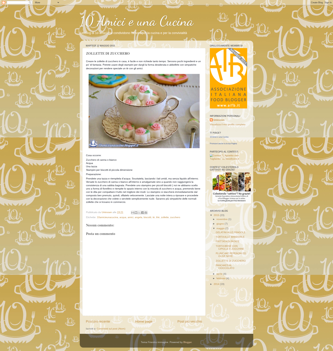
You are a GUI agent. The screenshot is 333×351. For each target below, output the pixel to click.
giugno (220, 223)
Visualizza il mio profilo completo (227, 124)
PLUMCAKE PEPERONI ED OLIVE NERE (231, 254)
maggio (220, 228)
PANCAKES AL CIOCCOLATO (225, 266)
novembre (222, 219)
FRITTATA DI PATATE (227, 241)
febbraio (221, 278)
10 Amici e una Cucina (137, 20)
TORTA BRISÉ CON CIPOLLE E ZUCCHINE (230, 247)
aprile (219, 274)
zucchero (175, 217)
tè (154, 217)
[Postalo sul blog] (136, 212)
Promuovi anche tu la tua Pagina (223, 143)
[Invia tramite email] (132, 212)
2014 (217, 284)
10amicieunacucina (107, 217)
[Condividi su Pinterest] (146, 212)
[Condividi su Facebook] (142, 212)
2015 (217, 215)
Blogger (187, 342)
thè (158, 217)
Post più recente (98, 321)
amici (130, 217)
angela (138, 217)
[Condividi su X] (139, 212)
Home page (144, 321)
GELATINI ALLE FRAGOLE (230, 232)
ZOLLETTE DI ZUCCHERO (231, 261)
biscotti (147, 217)
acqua (122, 217)
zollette (165, 217)
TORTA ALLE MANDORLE (230, 237)
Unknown (219, 120)
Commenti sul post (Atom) (111, 328)
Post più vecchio (189, 321)
